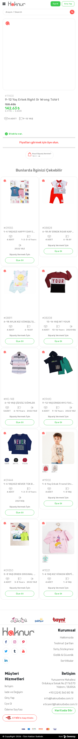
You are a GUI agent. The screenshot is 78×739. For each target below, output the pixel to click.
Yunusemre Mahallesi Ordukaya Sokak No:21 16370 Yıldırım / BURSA (58, 683)
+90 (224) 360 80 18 (61, 692)
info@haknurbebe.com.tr (58, 698)
